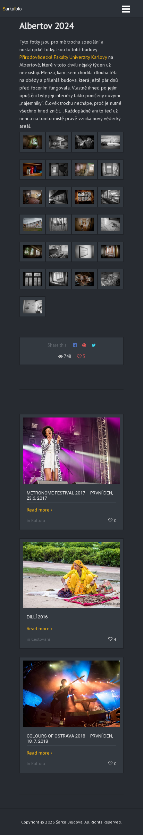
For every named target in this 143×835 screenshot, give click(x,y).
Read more (38, 510)
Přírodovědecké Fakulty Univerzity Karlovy (63, 57)
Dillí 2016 (37, 616)
